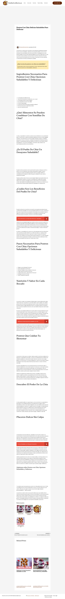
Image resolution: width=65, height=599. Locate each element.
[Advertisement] (32, 14)
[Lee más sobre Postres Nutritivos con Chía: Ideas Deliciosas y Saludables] (40, 563)
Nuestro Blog (40, 2)
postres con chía (26, 586)
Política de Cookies (48, 597)
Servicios (34, 2)
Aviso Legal (55, 595)
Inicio (25, 2)
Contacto (46, 2)
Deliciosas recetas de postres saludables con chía (24, 571)
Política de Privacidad (48, 595)
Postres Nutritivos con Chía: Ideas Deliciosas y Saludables (40, 571)
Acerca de (29, 2)
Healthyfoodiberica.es (15, 3)
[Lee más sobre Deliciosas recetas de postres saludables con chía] (24, 563)
